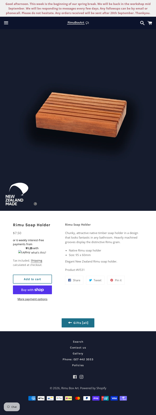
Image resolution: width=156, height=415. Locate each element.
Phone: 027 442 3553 (78, 359)
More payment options (32, 299)
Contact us (78, 347)
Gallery (78, 353)
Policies (78, 365)
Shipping (36, 260)
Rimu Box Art (70, 388)
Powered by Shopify (93, 388)
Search (78, 341)
